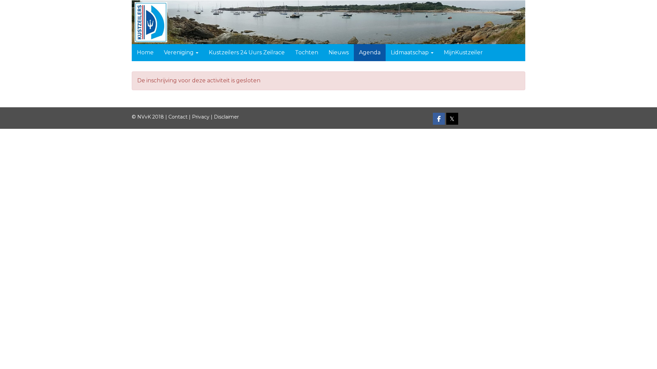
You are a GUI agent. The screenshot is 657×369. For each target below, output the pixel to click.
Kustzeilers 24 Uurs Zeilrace (247, 52)
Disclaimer (226, 117)
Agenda (370, 52)
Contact (178, 117)
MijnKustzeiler (463, 52)
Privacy (200, 117)
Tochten (306, 52)
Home (145, 52)
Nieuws (338, 52)
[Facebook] (439, 119)
